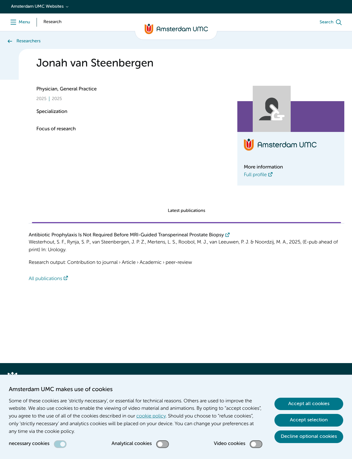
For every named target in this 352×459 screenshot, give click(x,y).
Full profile (255, 175)
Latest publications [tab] (186, 211)
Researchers (28, 41)
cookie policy (151, 416)
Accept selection (309, 419)
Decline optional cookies (309, 436)
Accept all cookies (308, 403)
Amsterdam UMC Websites (37, 6)
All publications (45, 278)
